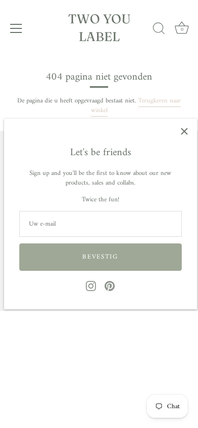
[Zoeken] (159, 30)
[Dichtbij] (184, 131)
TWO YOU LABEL (99, 27)
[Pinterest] (110, 286)
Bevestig (100, 257)
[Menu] (16, 28)
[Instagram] (91, 286)
